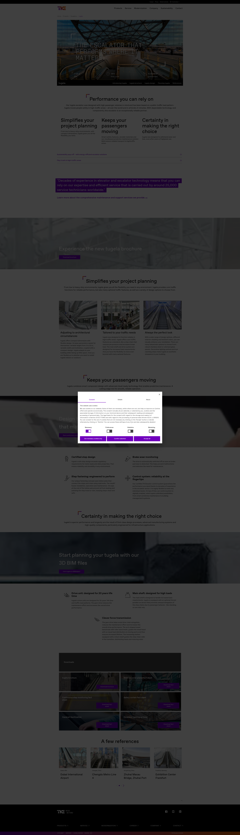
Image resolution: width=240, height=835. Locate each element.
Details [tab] (120, 400)
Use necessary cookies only (93, 439)
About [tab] (148, 400)
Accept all (147, 439)
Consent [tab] (92, 400)
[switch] (109, 431)
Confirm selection (120, 439)
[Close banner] (159, 394)
